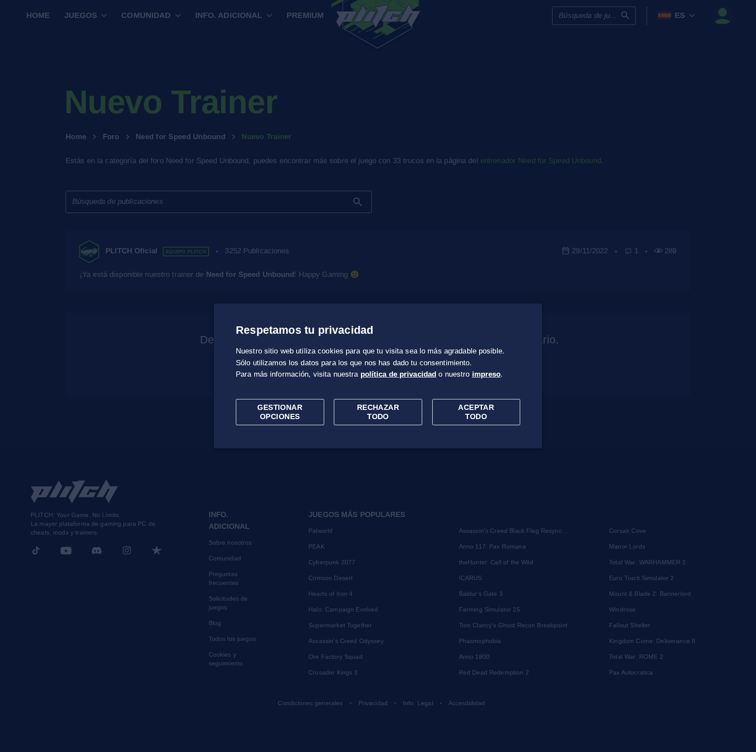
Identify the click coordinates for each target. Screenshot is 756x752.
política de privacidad (398, 374)
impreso (486, 374)
